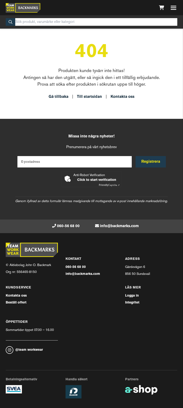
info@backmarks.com (119, 226)
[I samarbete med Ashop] (141, 390)
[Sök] (10, 22)
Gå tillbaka (58, 97)
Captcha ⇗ (109, 185)
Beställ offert (16, 302)
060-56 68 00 (68, 226)
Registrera (150, 161)
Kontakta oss (122, 97)
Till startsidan (89, 97)
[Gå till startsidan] (23, 8)
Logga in (132, 295)
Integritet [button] (132, 302)
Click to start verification (96, 180)
